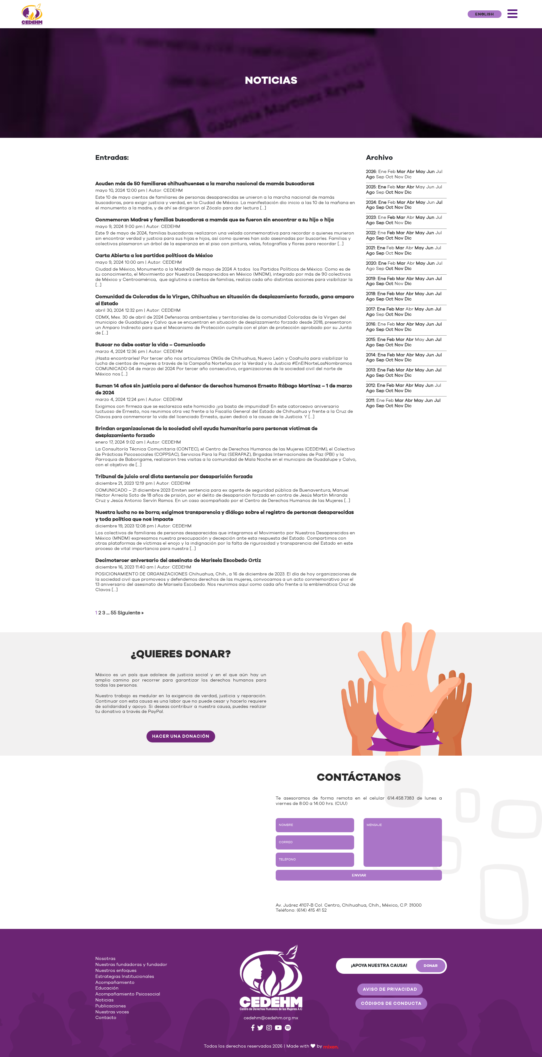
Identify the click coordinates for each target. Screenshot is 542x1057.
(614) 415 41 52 (312, 910)
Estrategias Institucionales (124, 976)
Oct (389, 192)
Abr (411, 172)
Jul (439, 202)
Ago (370, 177)
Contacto (105, 1018)
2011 (370, 400)
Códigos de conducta (391, 1003)
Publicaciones (110, 1006)
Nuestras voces (112, 1012)
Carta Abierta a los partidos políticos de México (154, 255)
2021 (370, 248)
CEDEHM (173, 190)
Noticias (104, 1000)
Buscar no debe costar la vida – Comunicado (150, 344)
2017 (370, 309)
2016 (370, 324)
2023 (371, 217)
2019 (370, 279)
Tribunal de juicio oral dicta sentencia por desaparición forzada (173, 476)
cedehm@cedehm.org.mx (271, 1018)
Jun (431, 172)
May (420, 172)
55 (113, 612)
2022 (370, 233)
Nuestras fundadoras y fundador (131, 965)
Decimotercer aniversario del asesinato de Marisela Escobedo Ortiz (178, 560)
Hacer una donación (181, 736)
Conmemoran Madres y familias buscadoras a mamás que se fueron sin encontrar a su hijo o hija (214, 219)
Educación (107, 988)
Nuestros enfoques (115, 970)
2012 (370, 385)
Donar (431, 966)
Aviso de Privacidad (390, 989)
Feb (391, 217)
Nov (399, 192)
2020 (371, 263)
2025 (371, 187)
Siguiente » (131, 612)
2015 (370, 339)
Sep (380, 207)
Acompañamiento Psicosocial (127, 994)
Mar (401, 172)
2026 (371, 172)
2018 (370, 294)
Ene (382, 187)
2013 (370, 370)
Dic (408, 192)
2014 (370, 355)
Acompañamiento (115, 982)
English (484, 14)
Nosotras (105, 959)
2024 (371, 202)
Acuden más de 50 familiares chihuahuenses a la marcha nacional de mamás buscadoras (204, 183)
